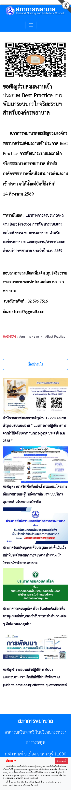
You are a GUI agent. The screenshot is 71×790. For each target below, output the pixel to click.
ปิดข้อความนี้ (61, 761)
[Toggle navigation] (30, 25)
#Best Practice (55, 336)
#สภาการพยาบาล (30, 336)
